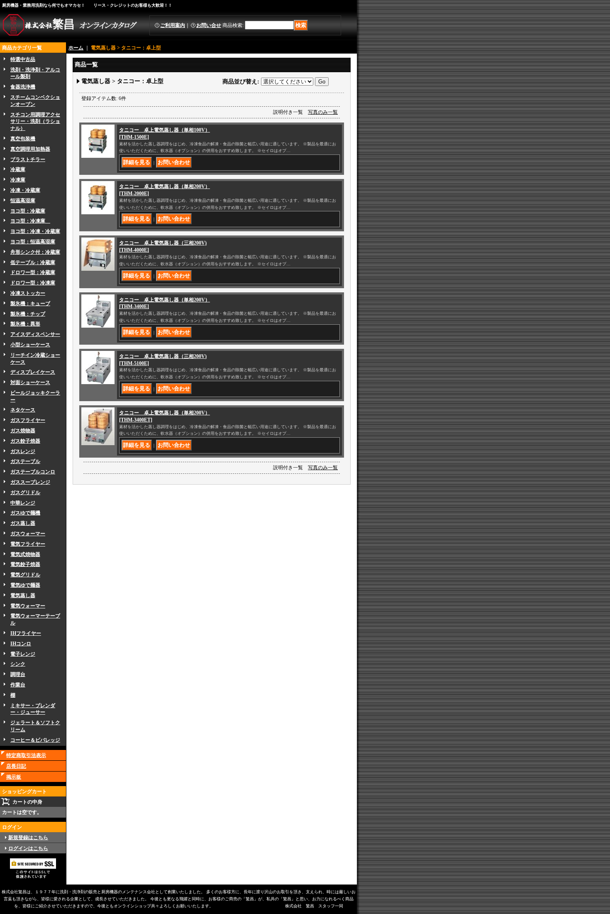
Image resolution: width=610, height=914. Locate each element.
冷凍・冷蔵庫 (25, 190)
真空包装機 (22, 139)
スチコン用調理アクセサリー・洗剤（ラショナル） (35, 122)
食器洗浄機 (22, 87)
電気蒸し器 (22, 595)
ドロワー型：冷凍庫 (32, 283)
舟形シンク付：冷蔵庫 (35, 252)
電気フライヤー (27, 544)
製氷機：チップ (27, 314)
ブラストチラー (27, 159)
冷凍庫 (17, 180)
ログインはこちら (28, 848)
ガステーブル (25, 461)
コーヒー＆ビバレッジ (35, 740)
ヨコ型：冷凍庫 (30, 221)
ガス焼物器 (22, 431)
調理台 (17, 674)
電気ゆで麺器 (25, 585)
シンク (17, 664)
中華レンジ (22, 503)
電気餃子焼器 (25, 564)
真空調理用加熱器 (30, 149)
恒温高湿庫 (22, 200)
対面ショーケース (30, 382)
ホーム (75, 48)
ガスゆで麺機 (25, 513)
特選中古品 (22, 59)
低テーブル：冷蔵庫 (32, 262)
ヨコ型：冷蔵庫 (27, 211)
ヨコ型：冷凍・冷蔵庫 (35, 231)
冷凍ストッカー (27, 293)
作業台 (17, 685)
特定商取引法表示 (26, 755)
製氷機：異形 (25, 324)
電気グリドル (25, 575)
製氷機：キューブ (30, 303)
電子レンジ (22, 654)
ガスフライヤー (27, 420)
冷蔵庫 (17, 169)
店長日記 (16, 766)
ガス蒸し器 (22, 523)
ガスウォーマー (27, 534)
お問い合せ (208, 25)
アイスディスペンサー (35, 334)
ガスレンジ (22, 451)
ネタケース (22, 410)
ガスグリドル (25, 492)
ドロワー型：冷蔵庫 (32, 272)
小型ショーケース (30, 345)
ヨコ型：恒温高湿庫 (32, 242)
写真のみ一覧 (323, 112)
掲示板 (13, 777)
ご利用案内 (172, 25)
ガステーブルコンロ (32, 472)
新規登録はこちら (28, 837)
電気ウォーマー (27, 606)
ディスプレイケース (32, 372)
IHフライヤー (25, 633)
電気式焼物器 (25, 554)
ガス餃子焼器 (25, 441)
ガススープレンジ (30, 482)
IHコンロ (20, 644)
